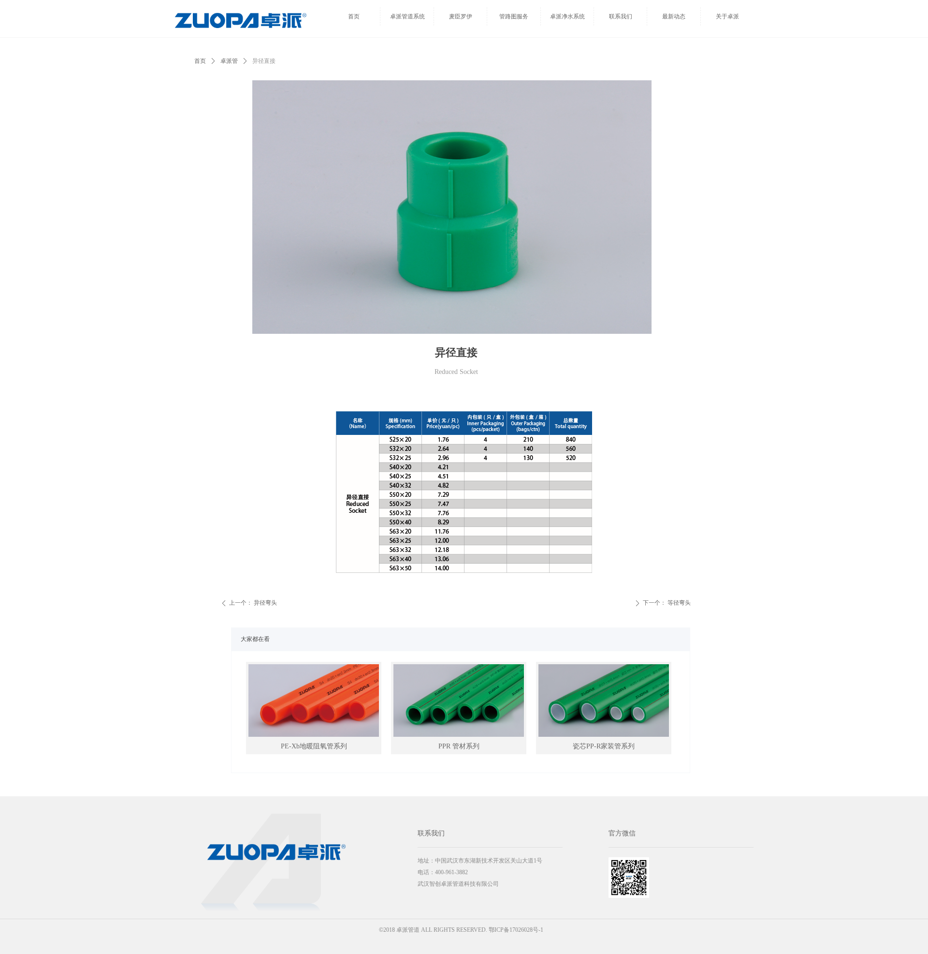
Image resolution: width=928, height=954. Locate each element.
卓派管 (229, 61)
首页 (200, 61)
